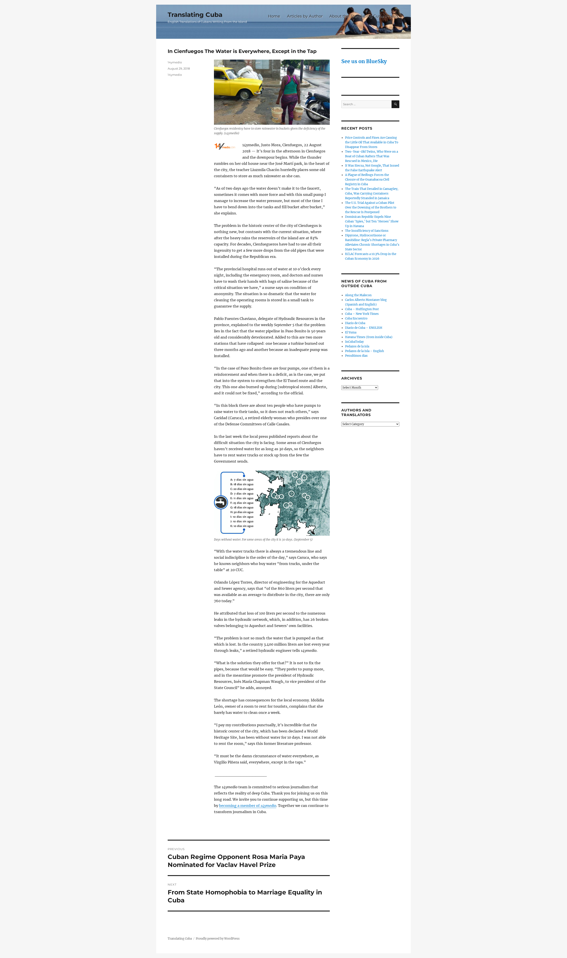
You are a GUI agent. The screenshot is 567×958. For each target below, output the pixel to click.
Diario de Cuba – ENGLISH (363, 328)
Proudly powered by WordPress (218, 938)
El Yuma (350, 332)
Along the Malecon (358, 295)
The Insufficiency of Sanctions (366, 231)
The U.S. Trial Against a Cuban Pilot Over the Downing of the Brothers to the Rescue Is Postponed (370, 207)
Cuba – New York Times (362, 314)
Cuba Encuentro (356, 318)
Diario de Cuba (355, 323)
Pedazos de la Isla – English (364, 351)
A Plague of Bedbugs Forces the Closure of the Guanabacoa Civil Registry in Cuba (367, 179)
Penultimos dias (356, 356)
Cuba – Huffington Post (362, 309)
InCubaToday (354, 342)
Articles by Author (305, 16)
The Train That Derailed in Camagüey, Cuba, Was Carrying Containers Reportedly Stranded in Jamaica (371, 193)
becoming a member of (247, 805)
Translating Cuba (195, 14)
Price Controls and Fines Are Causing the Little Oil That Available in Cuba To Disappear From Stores (371, 142)
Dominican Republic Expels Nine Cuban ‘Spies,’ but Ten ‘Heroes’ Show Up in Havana (371, 221)
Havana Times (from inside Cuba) (368, 337)
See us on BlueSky (364, 61)
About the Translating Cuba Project (364, 16)
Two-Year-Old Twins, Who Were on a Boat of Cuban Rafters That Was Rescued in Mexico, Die (371, 156)
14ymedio (175, 62)
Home (274, 16)
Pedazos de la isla (357, 346)
